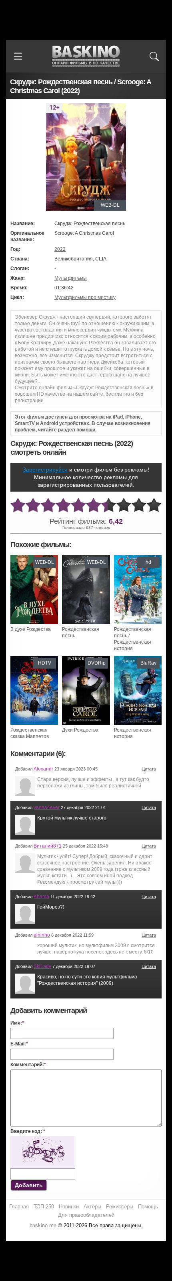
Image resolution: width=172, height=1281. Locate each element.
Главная (19, 1207)
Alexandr (43, 769)
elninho (42, 935)
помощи (85, 430)
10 (154, 505)
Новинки (69, 1207)
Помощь (148, 1207)
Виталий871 (48, 846)
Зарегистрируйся (45, 469)
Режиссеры (119, 1207)
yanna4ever (47, 807)
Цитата (149, 769)
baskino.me (43, 1225)
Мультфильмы (70, 278)
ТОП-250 (44, 1207)
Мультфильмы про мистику (85, 297)
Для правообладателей (86, 1215)
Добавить (29, 1185)
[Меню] (18, 56)
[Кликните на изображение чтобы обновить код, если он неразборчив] (42, 1139)
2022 (60, 249)
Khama (41, 896)
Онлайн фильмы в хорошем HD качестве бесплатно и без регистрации (86, 56)
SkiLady (42, 966)
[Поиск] (154, 56)
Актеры (92, 1207)
